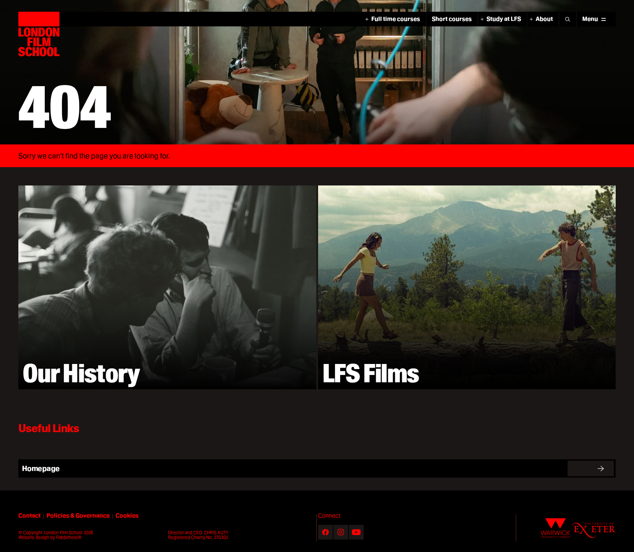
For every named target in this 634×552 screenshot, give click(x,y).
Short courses (452, 18)
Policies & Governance (78, 515)
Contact (29, 515)
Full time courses (395, 18)
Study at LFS (504, 18)
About (544, 18)
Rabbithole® (68, 537)
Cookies (127, 515)
